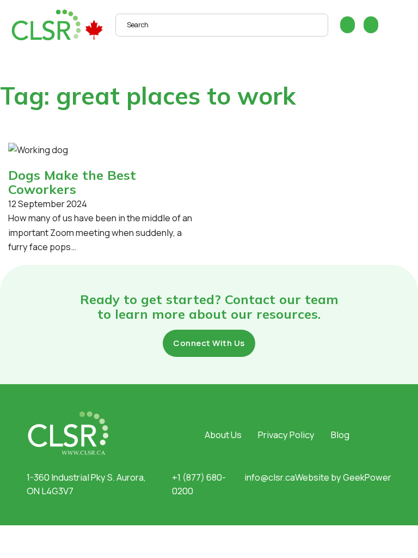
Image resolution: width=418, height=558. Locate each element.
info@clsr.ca (269, 477)
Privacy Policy (286, 434)
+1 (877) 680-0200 (199, 484)
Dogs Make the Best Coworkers (72, 182)
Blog (340, 434)
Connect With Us (209, 343)
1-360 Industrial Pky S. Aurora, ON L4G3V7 (86, 484)
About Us (223, 434)
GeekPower (367, 477)
